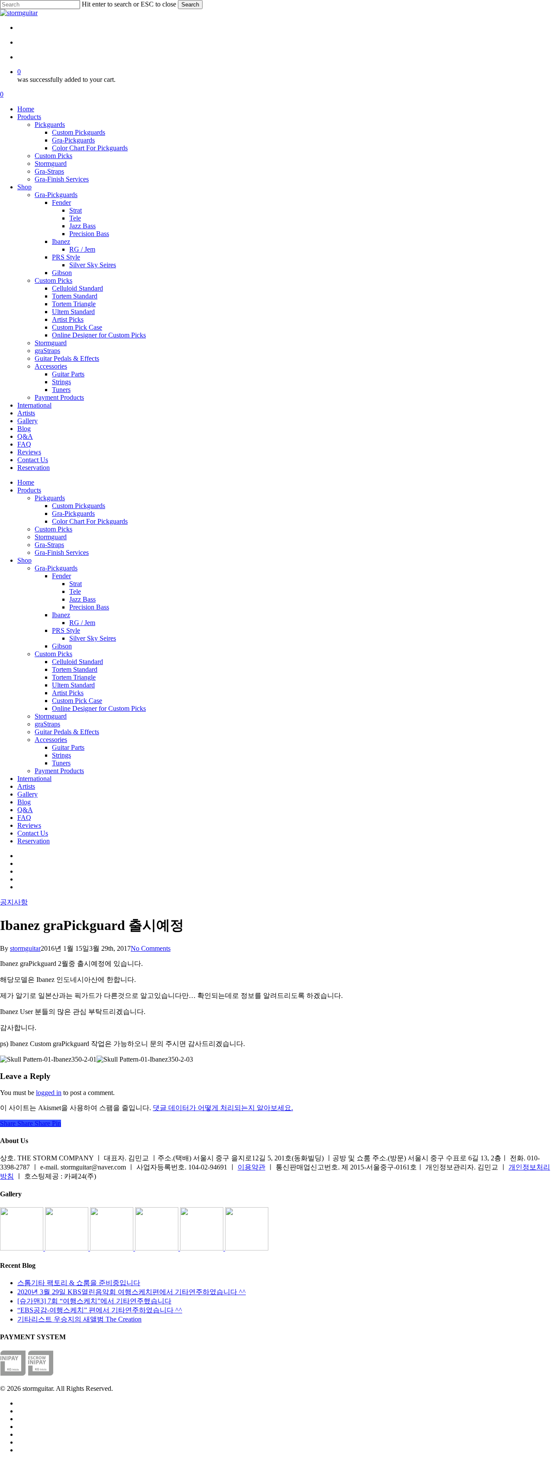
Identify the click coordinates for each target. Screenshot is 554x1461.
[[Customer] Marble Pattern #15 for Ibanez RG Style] (157, 1248)
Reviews (29, 825)
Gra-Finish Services (62, 552)
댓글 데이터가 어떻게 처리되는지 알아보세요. (223, 1107)
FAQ (24, 817)
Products (29, 490)
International (34, 778)
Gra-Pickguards (73, 513)
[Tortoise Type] (22, 1248)
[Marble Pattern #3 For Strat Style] (246, 1248)
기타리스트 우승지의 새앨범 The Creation (79, 1319)
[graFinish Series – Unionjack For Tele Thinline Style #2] (202, 1248)
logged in (48, 1092)
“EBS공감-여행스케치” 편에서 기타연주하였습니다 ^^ (99, 1310)
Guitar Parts (68, 747)
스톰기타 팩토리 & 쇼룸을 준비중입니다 (78, 1282)
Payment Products (59, 770)
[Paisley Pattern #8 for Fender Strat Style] (112, 1248)
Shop (24, 560)
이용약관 (251, 1167)
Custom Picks (53, 529)
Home (25, 482)
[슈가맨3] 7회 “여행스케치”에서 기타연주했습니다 (94, 1301)
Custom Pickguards (78, 505)
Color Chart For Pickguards (90, 521)
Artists (26, 786)
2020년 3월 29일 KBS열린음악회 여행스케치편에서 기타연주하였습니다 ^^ (131, 1292)
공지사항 (14, 902)
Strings (61, 755)
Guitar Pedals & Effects (67, 731)
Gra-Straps (49, 544)
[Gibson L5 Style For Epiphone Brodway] (67, 1248)
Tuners (61, 763)
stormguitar (25, 948)
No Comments (151, 948)
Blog (24, 802)
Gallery (27, 794)
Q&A (25, 809)
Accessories (51, 739)
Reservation (33, 841)
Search (190, 4)
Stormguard (51, 537)
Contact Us (32, 833)
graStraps (47, 724)
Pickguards (50, 498)
